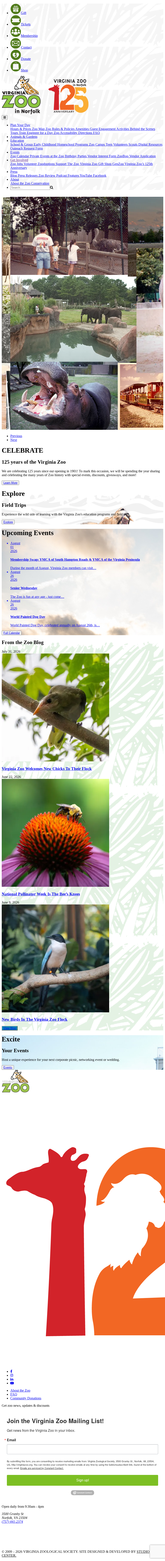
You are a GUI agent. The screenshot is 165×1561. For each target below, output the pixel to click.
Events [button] (15, 152)
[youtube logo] (12, 1383)
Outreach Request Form (26, 148)
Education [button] (17, 140)
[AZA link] (15, 1544)
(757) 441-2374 (12, 1521)
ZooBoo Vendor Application (136, 156)
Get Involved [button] (19, 160)
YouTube (86, 175)
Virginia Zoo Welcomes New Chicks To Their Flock (47, 768)
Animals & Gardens (23, 137)
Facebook (99, 175)
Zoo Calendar (20, 156)
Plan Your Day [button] (20, 125)
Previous (16, 436)
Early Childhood (45, 144)
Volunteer (31, 164)
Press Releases (28, 175)
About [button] (14, 179)
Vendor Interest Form (102, 156)
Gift (23, 13)
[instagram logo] (11, 1375)
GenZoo (118, 164)
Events (7, 1067)
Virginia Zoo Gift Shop (96, 164)
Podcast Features (68, 175)
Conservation (40, 183)
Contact (26, 47)
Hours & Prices (21, 129)
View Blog (9, 1028)
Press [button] (13, 171)
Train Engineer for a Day (36, 133)
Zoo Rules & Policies (60, 129)
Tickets (26, 24)
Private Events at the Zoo (47, 156)
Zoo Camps (97, 144)
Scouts (133, 144)
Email (11, 1440)
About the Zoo (20, 183)
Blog (14, 175)
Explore (8, 522)
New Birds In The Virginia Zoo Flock (34, 1019)
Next (13, 440)
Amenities (82, 129)
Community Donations (25, 1398)
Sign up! (82, 1480)
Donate (26, 59)
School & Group (22, 144)
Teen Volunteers (117, 144)
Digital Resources (150, 144)
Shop (24, 70)
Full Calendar (11, 633)
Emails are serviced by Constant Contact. (42, 1468)
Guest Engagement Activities (110, 129)
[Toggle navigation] (5, 117)
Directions (85, 133)
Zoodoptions (47, 164)
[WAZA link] (16, 1533)
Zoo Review (47, 175)
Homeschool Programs (73, 144)
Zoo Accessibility (66, 133)
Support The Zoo (68, 164)
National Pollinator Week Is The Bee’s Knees (41, 894)
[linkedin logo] (11, 1379)
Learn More (10, 482)
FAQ (96, 133)
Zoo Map (39, 129)
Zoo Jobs (17, 164)
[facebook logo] (11, 1371)
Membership (29, 36)
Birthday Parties (76, 156)
